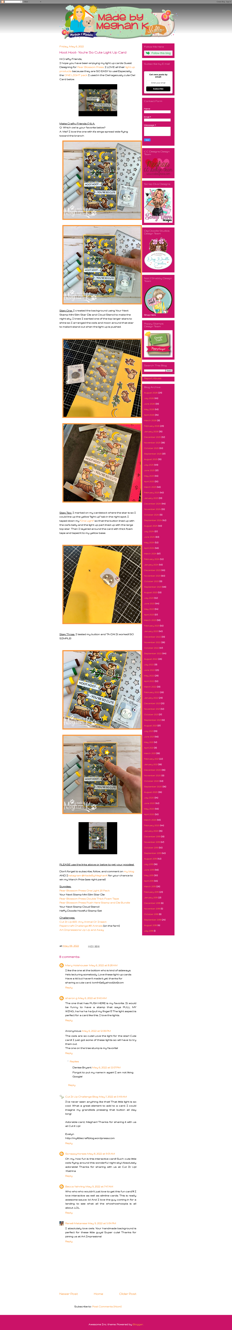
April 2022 (149, 681)
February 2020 (152, 825)
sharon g (71, 998)
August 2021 (150, 725)
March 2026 (150, 420)
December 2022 (152, 637)
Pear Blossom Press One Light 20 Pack (84, 890)
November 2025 (152, 442)
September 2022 (153, 653)
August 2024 (151, 526)
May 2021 (148, 742)
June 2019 (149, 870)
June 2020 (149, 803)
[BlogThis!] (91, 946)
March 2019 (150, 886)
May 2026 (149, 409)
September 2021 (152, 720)
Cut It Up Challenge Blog (81, 1096)
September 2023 (153, 587)
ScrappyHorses (76, 1153)
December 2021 (152, 703)
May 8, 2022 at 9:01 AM (101, 1153)
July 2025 (149, 465)
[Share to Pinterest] (98, 946)
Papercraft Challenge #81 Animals (81, 925)
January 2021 (151, 764)
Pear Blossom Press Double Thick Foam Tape (89, 898)
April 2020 (149, 814)
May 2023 (149, 609)
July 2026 (149, 398)
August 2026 (151, 392)
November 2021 (152, 709)
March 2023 (150, 620)
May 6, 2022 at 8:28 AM (103, 965)
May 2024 (149, 542)
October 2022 (151, 648)
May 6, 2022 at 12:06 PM (96, 1030)
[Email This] (89, 946)
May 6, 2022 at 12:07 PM (106, 1067)
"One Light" (87, 520)
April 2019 (149, 881)
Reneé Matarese (76, 1223)
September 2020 (153, 786)
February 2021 (151, 759)
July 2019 (148, 864)
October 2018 (151, 914)
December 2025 (152, 437)
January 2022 (151, 698)
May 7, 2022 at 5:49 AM (113, 1096)
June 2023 (149, 603)
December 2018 (152, 903)
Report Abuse (152, 378)
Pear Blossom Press (90, 67)
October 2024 (151, 515)
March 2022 (150, 687)
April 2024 (149, 548)
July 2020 (149, 797)
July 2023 (149, 598)
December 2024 (152, 503)
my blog (129, 871)
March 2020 (150, 820)
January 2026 (151, 431)
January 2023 (151, 631)
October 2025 (151, 448)
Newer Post (68, 1293)
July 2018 (148, 931)
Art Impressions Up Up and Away (81, 929)
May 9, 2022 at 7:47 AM (99, 1186)
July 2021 (148, 731)
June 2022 (149, 670)
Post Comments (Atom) (107, 1306)
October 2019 (151, 847)
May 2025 (149, 476)
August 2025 (150, 459)
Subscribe (158, 89)
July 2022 (149, 664)
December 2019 (152, 836)
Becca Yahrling (75, 1186)
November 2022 (152, 642)
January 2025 (151, 498)
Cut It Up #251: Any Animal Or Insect (82, 921)
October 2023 (151, 581)
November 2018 (152, 908)
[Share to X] (94, 946)
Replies (74, 1061)
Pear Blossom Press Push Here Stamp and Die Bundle (94, 902)
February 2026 (152, 426)
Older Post (127, 1293)
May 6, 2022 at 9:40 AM (92, 998)
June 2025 (149, 470)
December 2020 (152, 770)
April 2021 (148, 748)
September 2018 (152, 920)
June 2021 (149, 736)
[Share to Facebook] (96, 946)
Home (98, 1293)
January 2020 (151, 831)
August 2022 (151, 659)
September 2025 (153, 453)
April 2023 (149, 614)
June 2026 (149, 404)
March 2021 (150, 753)
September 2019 (152, 853)
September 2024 (153, 520)
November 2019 (152, 842)
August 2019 (150, 858)
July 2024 (149, 531)
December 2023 (152, 570)
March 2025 (150, 487)
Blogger (138, 1324)
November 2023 (152, 576)
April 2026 (149, 415)
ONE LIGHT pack (75, 75)
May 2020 (149, 809)
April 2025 (149, 481)
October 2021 (151, 714)
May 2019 (149, 875)
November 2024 (152, 509)
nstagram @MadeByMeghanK (88, 875)
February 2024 (152, 559)
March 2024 (150, 553)
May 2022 (149, 675)
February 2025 (151, 492)
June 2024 (149, 537)
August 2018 (150, 925)
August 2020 (151, 792)
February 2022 (151, 692)
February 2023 (151, 625)
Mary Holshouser (76, 965)
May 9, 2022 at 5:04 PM (102, 1223)
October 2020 (151, 781)
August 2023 (150, 592)
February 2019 (151, 892)
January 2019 (151, 897)
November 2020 (152, 775)
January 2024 (151, 564)
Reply (69, 987)
